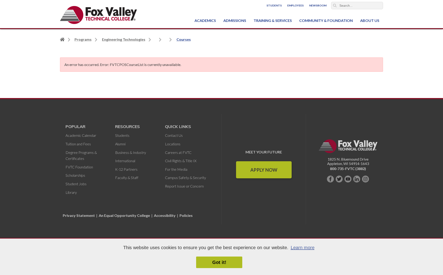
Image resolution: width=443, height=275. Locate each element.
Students (274, 5)
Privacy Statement (79, 215)
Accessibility (165, 215)
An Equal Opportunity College (124, 215)
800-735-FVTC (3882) (348, 168)
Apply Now (263, 170)
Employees (295, 5)
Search (334, 5)
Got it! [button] (219, 262)
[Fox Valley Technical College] (98, 15)
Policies (186, 215)
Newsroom (317, 5)
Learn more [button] (302, 247)
